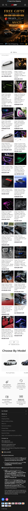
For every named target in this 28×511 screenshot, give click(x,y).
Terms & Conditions (6, 425)
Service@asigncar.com (7, 442)
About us (4, 423)
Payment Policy (5, 433)
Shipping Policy (5, 418)
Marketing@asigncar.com (8, 445)
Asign (6, 508)
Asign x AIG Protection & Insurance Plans (12, 435)
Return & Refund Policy (7, 421)
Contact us (4, 416)
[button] (3, 4)
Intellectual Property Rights (8, 430)
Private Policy (5, 428)
